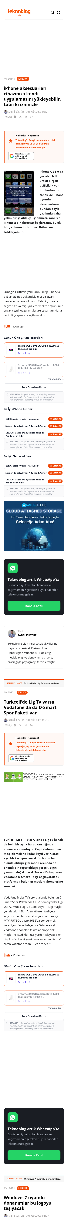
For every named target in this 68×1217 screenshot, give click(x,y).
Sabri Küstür (16, 112)
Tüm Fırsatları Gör (32, 387)
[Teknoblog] (19, 12)
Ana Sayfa (8, 79)
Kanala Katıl (34, 606)
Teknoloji (23, 78)
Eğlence (22, 692)
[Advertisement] (34, 1069)
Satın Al (22, 353)
